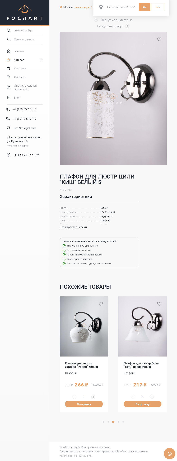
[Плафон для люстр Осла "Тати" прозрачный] (84, 326)
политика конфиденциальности (75, 455)
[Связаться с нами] (169, 453)
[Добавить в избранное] (159, 39)
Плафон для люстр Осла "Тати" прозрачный (82, 365)
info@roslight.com (25, 128)
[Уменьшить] (74, 397)
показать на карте (17, 145)
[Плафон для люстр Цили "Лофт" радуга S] (142, 326)
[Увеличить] (93, 397)
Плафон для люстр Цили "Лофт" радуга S (141, 365)
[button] (113, 20)
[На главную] (24, 13)
